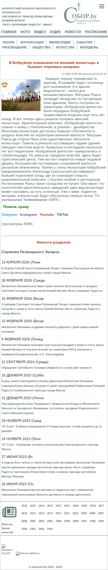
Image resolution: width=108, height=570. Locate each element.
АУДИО (55, 32)
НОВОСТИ (73, 32)
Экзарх (8, 42)
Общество (41, 47)
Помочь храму (16, 207)
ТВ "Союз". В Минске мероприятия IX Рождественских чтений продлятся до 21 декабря (52, 428)
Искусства (65, 47)
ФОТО (25, 32)
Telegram (9, 214)
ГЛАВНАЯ (8, 32)
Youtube (47, 214)
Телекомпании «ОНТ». (42, 200)
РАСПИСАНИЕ (96, 32)
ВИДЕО (40, 32)
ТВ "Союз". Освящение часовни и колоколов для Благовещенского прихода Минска (50, 447)
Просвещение (14, 47)
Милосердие (60, 42)
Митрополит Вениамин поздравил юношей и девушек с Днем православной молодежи (50, 329)
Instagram (28, 214)
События (84, 42)
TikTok (62, 214)
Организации (32, 42)
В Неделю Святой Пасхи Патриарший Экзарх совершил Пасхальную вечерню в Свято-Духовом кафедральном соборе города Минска (53, 270)
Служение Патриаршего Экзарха (30, 252)
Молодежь (89, 47)
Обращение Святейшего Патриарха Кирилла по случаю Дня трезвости (47, 367)
